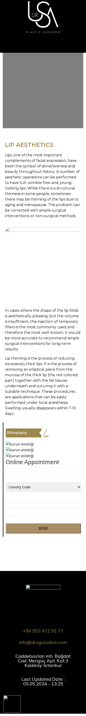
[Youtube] (47, 696)
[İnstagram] (27, 696)
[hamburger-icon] (81, 38)
